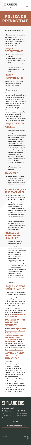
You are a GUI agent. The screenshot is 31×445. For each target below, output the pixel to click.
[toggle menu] (27, 5)
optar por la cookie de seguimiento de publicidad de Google (15, 331)
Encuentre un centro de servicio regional (15, 426)
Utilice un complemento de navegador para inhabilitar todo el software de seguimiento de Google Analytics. (14, 337)
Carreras (15, 421)
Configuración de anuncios (14, 350)
